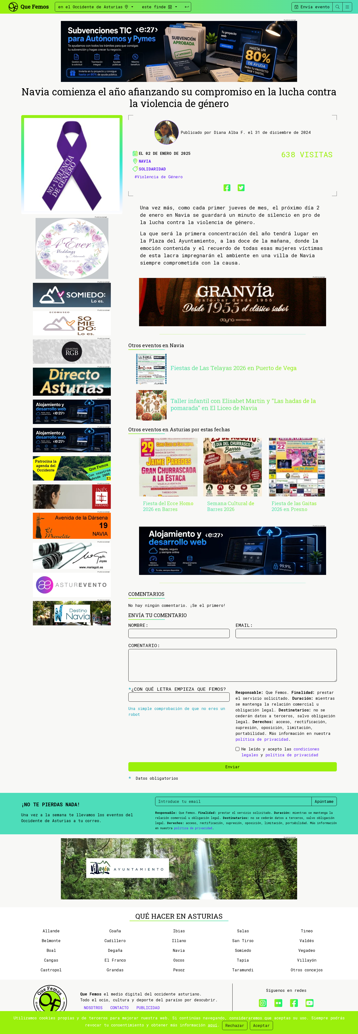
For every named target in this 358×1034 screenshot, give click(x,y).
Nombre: (138, 625)
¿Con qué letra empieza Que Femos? (177, 689)
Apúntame (324, 801)
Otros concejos (307, 969)
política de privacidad (262, 739)
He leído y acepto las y (280, 751)
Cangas (51, 960)
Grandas (115, 969)
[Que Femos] (28, 6)
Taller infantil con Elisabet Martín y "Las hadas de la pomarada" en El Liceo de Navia (243, 404)
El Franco (115, 960)
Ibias (179, 930)
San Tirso (243, 940)
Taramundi (243, 969)
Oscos (178, 960)
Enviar (232, 766)
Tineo (307, 930)
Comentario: (144, 645)
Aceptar (261, 1025)
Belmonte (51, 940)
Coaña (115, 930)
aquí (212, 1024)
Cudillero (115, 940)
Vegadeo (306, 950)
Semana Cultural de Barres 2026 (230, 506)
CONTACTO (119, 1007)
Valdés (307, 940)
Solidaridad (152, 168)
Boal (51, 950)
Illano (179, 940)
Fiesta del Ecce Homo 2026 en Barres (168, 506)
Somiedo (243, 950)
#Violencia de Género (158, 176)
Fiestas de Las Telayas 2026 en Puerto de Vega (233, 368)
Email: (244, 625)
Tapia (243, 960)
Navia (145, 161)
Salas (243, 930)
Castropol (51, 969)
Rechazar (234, 1025)
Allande (51, 930)
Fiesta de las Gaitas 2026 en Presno (294, 506)
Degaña (115, 950)
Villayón (306, 960)
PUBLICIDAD (148, 1007)
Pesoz (179, 969)
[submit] (187, 6)
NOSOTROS (93, 1007)
